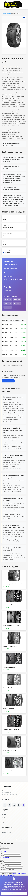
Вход (1, 847)
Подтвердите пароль (7, 869)
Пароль (2, 855)
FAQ (3, 820)
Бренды (4, 814)
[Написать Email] (9, 805)
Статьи (3, 817)
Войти (1, 859)
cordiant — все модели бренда (10, 66)
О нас (3, 822)
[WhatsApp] (14, 805)
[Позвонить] (4, 805)
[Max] (23, 805)
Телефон (3, 865)
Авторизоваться (8, 381)
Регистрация (6, 847)
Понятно (14, 893)
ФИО (2, 861)
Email (1, 853)
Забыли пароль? (5, 857)
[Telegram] (18, 805)
